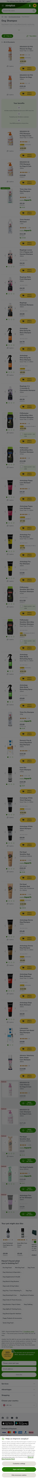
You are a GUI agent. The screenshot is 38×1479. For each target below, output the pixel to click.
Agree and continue (19, 1469)
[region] (19, 1457)
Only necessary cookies (19, 1475)
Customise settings (19, 1464)
